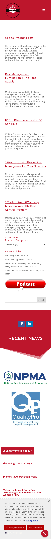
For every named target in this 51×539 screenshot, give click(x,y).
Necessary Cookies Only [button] (15, 527)
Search (41, 300)
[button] (13, 533)
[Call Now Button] (44, 533)
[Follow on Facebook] (21, 324)
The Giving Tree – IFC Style (16, 255)
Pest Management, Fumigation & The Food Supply (21, 78)
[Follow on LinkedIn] (29, 324)
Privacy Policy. (32, 520)
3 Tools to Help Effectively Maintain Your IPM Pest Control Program (22, 206)
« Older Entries (11, 237)
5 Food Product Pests (19, 37)
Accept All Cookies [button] (35, 527)
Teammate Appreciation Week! (18, 259)
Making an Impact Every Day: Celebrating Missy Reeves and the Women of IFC (22, 492)
